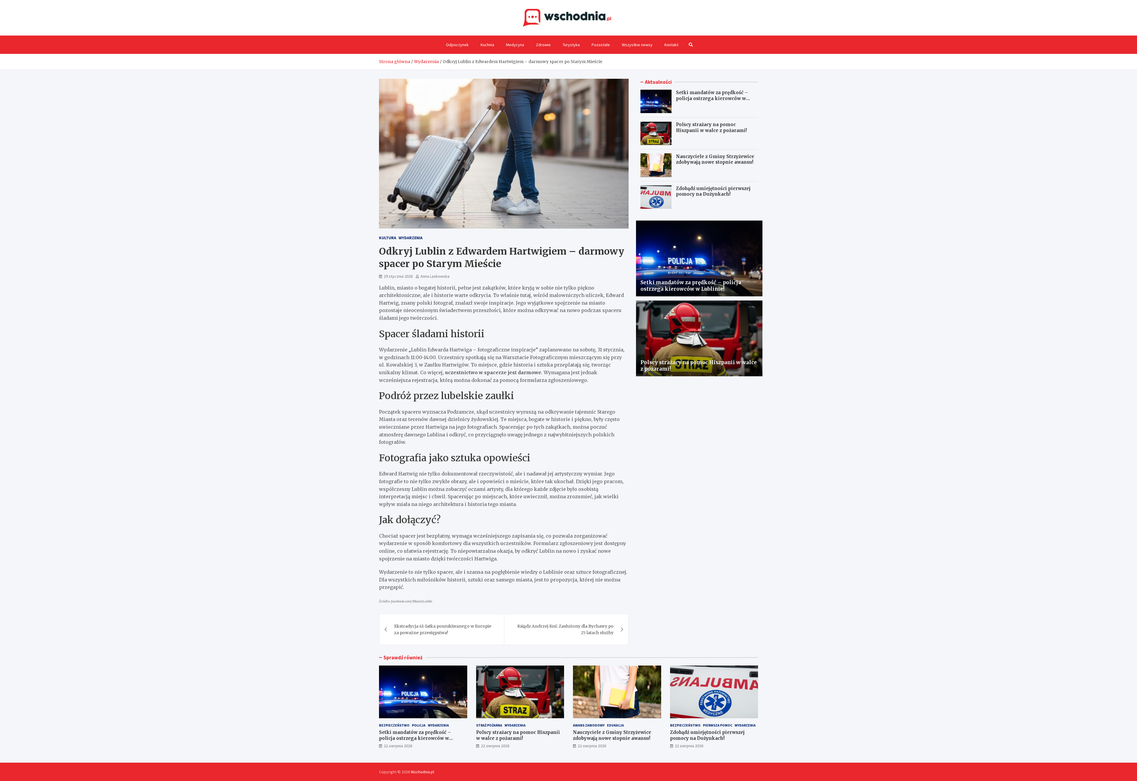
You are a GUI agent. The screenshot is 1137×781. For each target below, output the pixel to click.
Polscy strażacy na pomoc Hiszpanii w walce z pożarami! (711, 127)
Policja (418, 725)
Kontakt (671, 44)
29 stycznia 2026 (398, 276)
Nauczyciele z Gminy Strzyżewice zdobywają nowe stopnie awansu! (715, 159)
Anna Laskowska (434, 276)
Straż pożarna (489, 725)
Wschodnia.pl (422, 771)
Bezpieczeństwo (394, 725)
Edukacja (615, 725)
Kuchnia (487, 44)
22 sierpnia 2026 (398, 745)
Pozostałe (601, 44)
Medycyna (515, 44)
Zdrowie (543, 44)
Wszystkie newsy (637, 44)
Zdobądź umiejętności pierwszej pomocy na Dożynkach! (713, 191)
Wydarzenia (411, 237)
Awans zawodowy (589, 725)
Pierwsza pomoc (717, 725)
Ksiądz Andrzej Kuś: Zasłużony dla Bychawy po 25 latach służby (565, 629)
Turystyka (571, 44)
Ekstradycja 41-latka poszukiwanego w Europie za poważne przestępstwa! (442, 629)
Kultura (387, 237)
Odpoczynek (457, 44)
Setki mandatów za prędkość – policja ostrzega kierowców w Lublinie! (712, 98)
